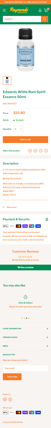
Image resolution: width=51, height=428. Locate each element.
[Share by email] (46, 151)
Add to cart (25, 139)
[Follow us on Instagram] (10, 399)
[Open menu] (4, 10)
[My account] (40, 10)
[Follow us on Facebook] (5, 399)
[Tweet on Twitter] (41, 151)
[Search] (44, 19)
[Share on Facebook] (30, 151)
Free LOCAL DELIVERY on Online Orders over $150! (26, 2)
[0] (46, 10)
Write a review (26, 267)
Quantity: (7, 129)
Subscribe (12, 376)
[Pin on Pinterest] (35, 151)
